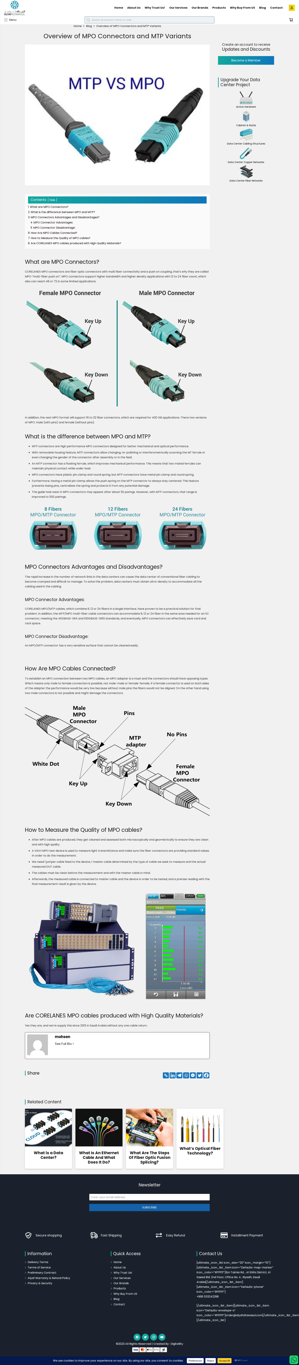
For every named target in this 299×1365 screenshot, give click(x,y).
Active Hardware (246, 107)
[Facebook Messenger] (193, 1075)
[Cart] (291, 20)
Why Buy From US (125, 1294)
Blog (116, 1299)
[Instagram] (153, 1337)
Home (118, 1262)
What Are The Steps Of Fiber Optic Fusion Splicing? (149, 1157)
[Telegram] (179, 1075)
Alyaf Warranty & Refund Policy (49, 1278)
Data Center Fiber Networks (246, 180)
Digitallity (177, 1344)
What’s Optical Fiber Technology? (200, 1151)
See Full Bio (63, 1044)
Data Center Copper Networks (246, 162)
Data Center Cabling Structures (246, 143)
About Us (120, 1267)
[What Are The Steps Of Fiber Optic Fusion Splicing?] (149, 1127)
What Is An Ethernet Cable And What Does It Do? (99, 1157)
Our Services (122, 1278)
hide (52, 200)
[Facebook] (206, 1075)
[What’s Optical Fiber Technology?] (200, 1125)
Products (120, 1288)
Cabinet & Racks (246, 125)
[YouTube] (161, 1337)
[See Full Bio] (73, 1043)
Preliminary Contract (42, 1273)
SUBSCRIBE (149, 1207)
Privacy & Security (40, 1283)
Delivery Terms (38, 1262)
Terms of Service (39, 1267)
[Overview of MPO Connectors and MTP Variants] (246, 97)
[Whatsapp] (186, 1075)
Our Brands (121, 1283)
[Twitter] (200, 1075)
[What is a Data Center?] (48, 1127)
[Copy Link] (166, 1075)
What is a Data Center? (48, 1155)
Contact (119, 1304)
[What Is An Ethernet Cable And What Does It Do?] (99, 1127)
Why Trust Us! (123, 1273)
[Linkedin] (173, 1075)
